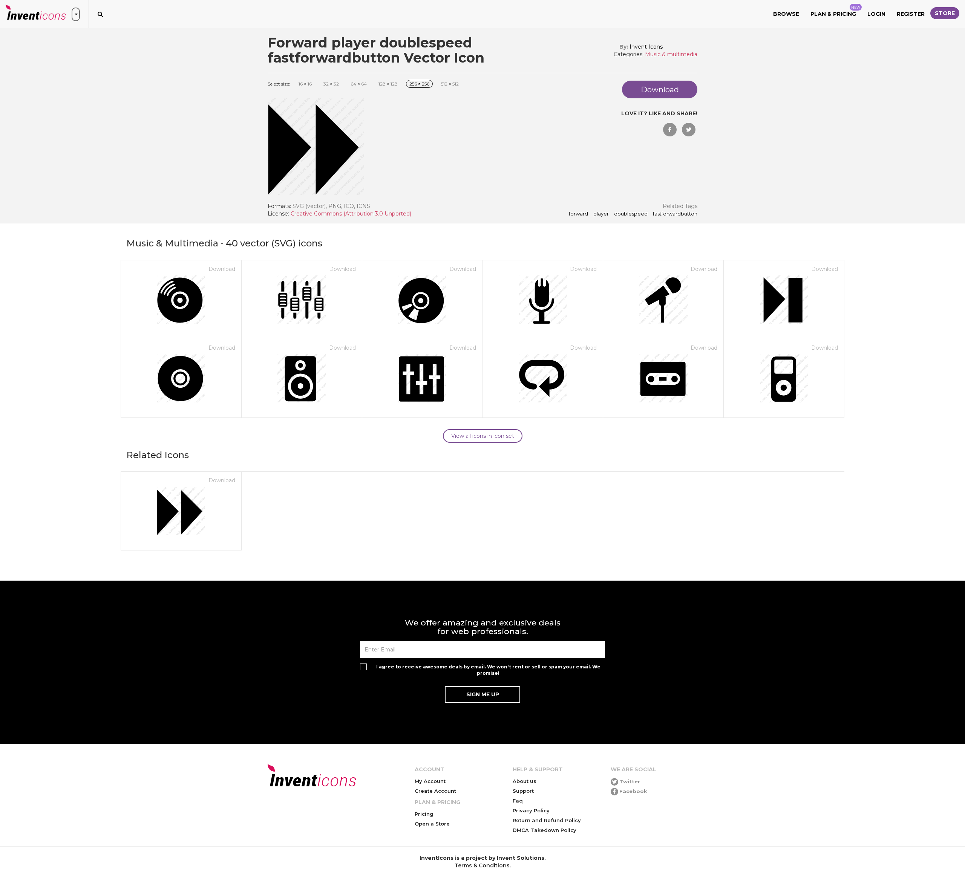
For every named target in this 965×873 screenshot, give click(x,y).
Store (945, 13)
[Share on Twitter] (688, 129)
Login (876, 14)
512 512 (450, 84)
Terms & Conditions (482, 865)
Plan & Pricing (835, 11)
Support (523, 791)
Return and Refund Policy (547, 820)
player (601, 214)
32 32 (331, 84)
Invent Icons (646, 46)
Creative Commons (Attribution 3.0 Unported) (351, 213)
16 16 (305, 84)
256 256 (419, 84)
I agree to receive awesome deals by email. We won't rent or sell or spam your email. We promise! (488, 670)
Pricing (424, 814)
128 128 (388, 84)
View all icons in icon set (482, 436)
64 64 (359, 84)
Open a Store (432, 824)
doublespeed (631, 214)
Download (221, 269)
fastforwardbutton (675, 214)
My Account (430, 781)
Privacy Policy (531, 810)
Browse (786, 14)
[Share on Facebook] (670, 129)
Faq (518, 801)
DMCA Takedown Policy (544, 830)
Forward (578, 214)
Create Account (435, 791)
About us (524, 781)
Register (911, 14)
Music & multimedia (671, 54)
